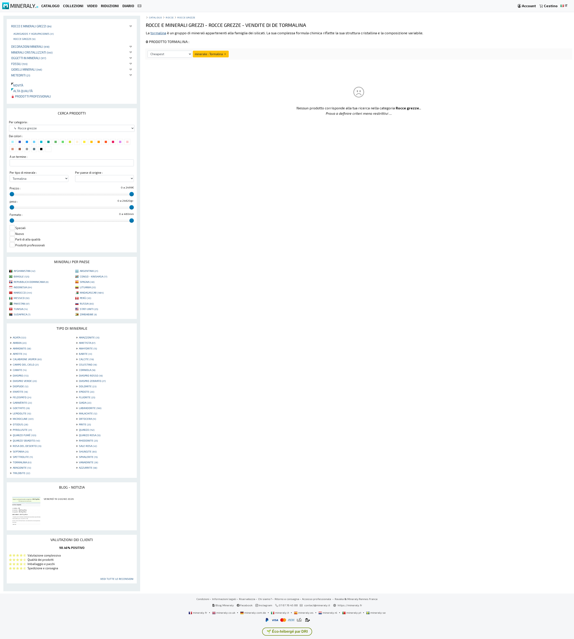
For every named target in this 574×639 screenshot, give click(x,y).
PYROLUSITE (22, 429)
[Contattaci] (139, 6)
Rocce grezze (24, 38)
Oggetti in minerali (28, 58)
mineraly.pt (354, 612)
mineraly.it (282, 612)
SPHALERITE (88, 456)
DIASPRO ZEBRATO (92, 380)
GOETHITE (21, 407)
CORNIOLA (87, 369)
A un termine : (18, 156)
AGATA (19, 337)
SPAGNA (87, 281)
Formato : (16, 215)
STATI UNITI (89, 308)
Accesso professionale (317, 598)
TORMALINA (22, 462)
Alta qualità (22, 91)
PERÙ (85, 297)
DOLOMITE (87, 386)
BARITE (85, 353)
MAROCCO (23, 292)
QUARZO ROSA (89, 435)
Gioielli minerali (26, 69)
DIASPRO (20, 375)
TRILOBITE (21, 472)
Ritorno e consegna (287, 598)
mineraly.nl (330, 612)
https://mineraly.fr (350, 605)
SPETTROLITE (23, 456)
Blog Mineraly (224, 605)
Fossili (19, 64)
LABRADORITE (90, 407)
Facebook (245, 605)
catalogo (155, 17)
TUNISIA (21, 308)
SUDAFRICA (22, 314)
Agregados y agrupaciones (33, 33)
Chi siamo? (265, 598)
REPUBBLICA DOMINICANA (31, 281)
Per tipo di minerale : (23, 172)
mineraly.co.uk (226, 612)
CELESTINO (88, 364)
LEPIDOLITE (22, 413)
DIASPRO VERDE (25, 380)
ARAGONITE (22, 467)
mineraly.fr (200, 612)
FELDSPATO (22, 397)
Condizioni (202, 598)
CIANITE (19, 369)
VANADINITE (88, 462)
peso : (14, 201)
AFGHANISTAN (24, 270)
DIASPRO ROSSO (91, 375)
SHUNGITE (88, 451)
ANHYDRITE (88, 348)
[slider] (12, 194)
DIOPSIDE (20, 386)
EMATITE (20, 391)
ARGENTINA (89, 270)
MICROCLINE (23, 418)
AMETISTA (87, 342)
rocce (170, 17)
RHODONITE (88, 440)
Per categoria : (18, 122)
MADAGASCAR (92, 292)
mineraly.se (378, 612)
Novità (17, 85)
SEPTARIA (20, 451)
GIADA (85, 402)
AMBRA (19, 342)
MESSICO (21, 297)
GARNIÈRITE (22, 402)
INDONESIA (23, 287)
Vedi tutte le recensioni (116, 578)
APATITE (20, 353)
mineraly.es (306, 612)
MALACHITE (88, 413)
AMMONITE (22, 348)
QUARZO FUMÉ (24, 435)
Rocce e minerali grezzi (31, 26)
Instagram (265, 605)
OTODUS (20, 424)
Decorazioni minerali (30, 46)
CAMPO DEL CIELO (26, 364)
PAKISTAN (21, 303)
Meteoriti (20, 75)
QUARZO (86, 429)
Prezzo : (15, 188)
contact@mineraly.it (317, 605)
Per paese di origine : (89, 172)
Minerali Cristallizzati (32, 52)
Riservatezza (247, 598)
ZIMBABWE (88, 314)
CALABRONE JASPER (27, 359)
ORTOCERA (87, 418)
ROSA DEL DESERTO (27, 445)
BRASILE (21, 276)
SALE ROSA (88, 445)
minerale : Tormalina (209, 54)
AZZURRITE (88, 467)
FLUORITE (87, 397)
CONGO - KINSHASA (93, 276)
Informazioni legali (224, 598)
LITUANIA (88, 287)
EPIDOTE (86, 391)
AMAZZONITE (89, 337)
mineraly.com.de (255, 612)
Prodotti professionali (32, 96)
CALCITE (86, 359)
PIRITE (85, 424)
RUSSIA (87, 303)
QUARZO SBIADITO (26, 440)
